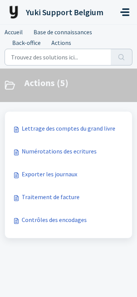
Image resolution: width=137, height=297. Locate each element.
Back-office (26, 42)
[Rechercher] (121, 57)
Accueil (14, 32)
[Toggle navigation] (124, 12)
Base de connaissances (62, 32)
